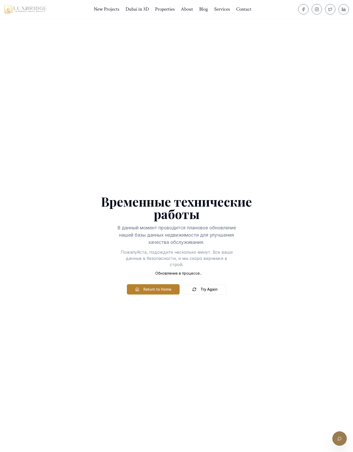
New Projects (106, 9)
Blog (203, 9)
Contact (243, 9)
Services (222, 9)
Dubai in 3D (137, 9)
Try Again (209, 289)
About (187, 9)
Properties (165, 9)
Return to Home (157, 289)
